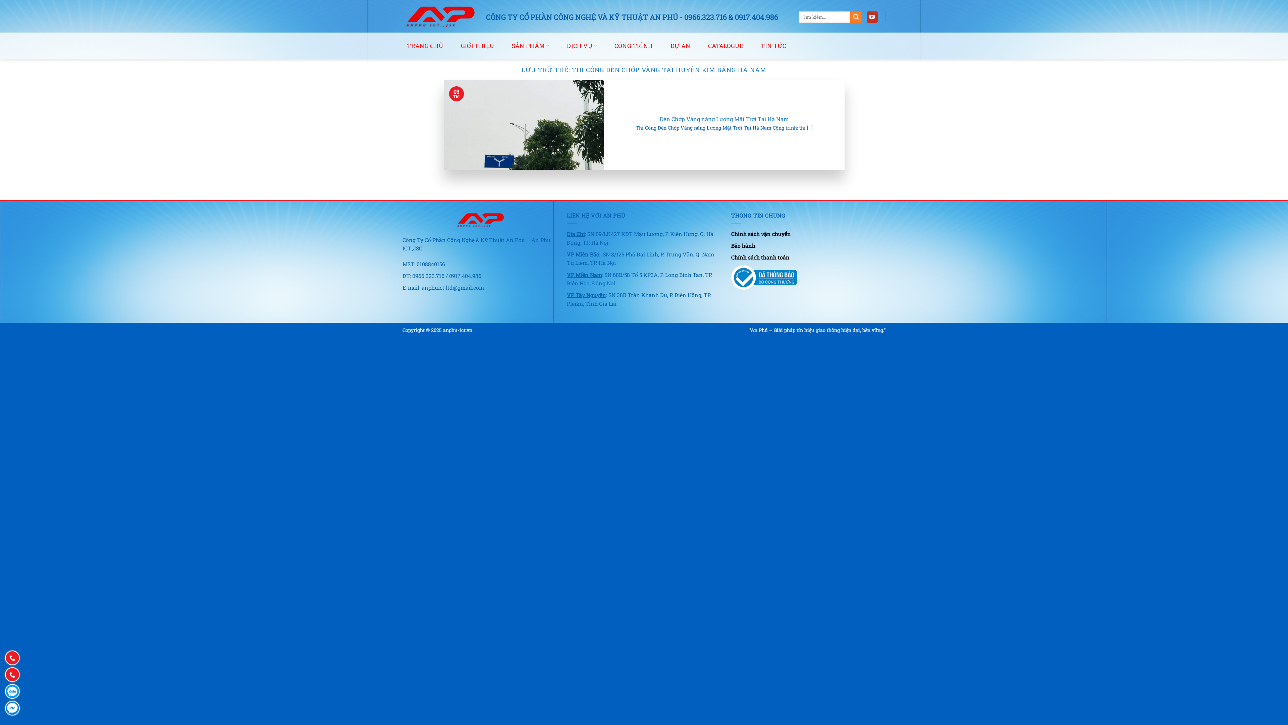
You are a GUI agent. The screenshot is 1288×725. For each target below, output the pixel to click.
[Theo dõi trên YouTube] (872, 17)
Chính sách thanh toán (760, 257)
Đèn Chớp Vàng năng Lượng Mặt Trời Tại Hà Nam (724, 119)
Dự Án (680, 46)
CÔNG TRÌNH (633, 46)
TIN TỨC (773, 46)
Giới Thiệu (477, 46)
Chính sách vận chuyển (761, 233)
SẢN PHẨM (528, 46)
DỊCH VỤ (579, 46)
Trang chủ (425, 46)
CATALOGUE (725, 46)
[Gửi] (856, 17)
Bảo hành (743, 245)
